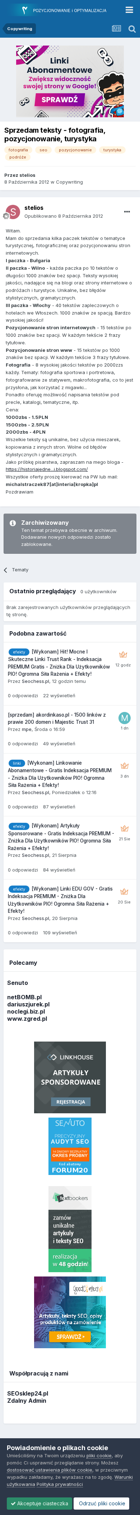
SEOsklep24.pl (27, 1393)
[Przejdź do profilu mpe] (124, 718)
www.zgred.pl (27, 1018)
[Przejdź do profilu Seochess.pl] (123, 655)
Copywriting (69, 182)
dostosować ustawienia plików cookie (49, 1470)
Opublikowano (63, 216)
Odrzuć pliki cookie (101, 1503)
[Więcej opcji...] (127, 212)
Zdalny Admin (26, 1400)
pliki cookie (99, 1455)
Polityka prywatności (60, 1484)
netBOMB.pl (24, 997)
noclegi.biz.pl (26, 1011)
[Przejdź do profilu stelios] (13, 212)
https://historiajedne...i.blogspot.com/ (47, 469)
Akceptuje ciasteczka (42, 1503)
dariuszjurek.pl (28, 1004)
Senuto (17, 982)
